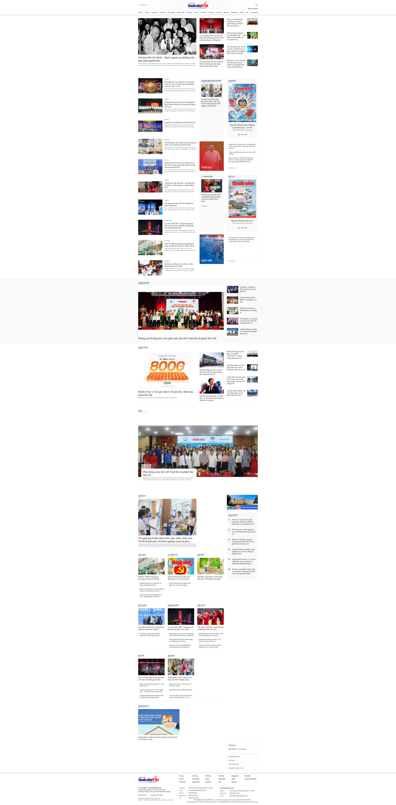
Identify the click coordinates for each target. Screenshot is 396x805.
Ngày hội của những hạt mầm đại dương (179, 122)
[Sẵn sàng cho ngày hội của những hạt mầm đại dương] (150, 207)
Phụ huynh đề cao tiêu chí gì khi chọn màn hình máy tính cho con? (236, 367)
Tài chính (211, 12)
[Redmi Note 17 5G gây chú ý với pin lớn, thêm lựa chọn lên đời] (167, 370)
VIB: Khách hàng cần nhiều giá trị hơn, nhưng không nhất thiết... (151, 596)
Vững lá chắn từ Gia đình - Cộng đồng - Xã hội (248, 299)
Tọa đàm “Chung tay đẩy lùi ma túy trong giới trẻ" (247, 289)
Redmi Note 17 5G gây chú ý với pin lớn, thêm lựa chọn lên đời (165, 393)
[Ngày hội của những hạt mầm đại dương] (150, 126)
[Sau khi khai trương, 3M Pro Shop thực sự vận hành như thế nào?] (252, 393)
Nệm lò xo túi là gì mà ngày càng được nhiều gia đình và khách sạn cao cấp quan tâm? (243, 522)
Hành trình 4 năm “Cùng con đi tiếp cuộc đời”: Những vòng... (180, 678)
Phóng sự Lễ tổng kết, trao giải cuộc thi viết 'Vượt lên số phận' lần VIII (177, 338)
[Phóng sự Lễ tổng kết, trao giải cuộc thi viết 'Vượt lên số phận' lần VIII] (181, 311)
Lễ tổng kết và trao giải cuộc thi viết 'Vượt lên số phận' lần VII (248, 321)
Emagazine (234, 12)
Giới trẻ (147, 12)
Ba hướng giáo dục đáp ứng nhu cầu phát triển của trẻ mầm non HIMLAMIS (180, 144)
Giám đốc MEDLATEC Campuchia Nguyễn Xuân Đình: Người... (151, 628)
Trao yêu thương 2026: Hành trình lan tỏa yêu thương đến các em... (180, 696)
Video (241, 12)
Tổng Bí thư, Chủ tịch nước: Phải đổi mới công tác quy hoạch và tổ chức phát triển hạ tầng (242, 146)
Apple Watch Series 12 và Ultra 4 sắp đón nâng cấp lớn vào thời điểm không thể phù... (243, 561)
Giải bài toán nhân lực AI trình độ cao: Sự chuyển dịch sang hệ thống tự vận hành (211, 398)
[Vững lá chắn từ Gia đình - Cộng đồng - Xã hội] (232, 300)
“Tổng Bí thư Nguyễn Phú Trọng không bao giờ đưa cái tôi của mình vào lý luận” (211, 198)
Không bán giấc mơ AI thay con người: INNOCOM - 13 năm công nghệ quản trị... (235, 354)
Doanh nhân (180, 12)
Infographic (143, 706)
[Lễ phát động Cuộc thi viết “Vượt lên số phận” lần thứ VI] (232, 331)
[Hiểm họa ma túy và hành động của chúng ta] (232, 310)
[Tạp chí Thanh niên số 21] (242, 199)
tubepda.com (232, 745)
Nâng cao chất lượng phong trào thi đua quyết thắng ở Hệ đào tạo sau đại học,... (235, 22)
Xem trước (244, 134)
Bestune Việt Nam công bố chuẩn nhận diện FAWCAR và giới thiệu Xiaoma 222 (243, 541)
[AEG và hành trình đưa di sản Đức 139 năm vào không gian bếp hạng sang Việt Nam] (151, 667)
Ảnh (247, 12)
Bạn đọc (226, 12)
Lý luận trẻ (155, 12)
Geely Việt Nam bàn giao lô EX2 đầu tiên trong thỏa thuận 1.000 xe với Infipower (236, 380)
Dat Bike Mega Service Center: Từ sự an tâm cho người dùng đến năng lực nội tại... (211, 372)
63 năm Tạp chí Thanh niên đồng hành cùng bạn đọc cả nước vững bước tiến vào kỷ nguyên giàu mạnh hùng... (241, 239)
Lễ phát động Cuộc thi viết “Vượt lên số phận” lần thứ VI (248, 331)
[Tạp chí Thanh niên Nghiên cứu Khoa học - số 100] (242, 103)
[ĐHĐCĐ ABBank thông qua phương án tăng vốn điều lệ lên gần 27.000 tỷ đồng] (150, 247)
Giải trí (196, 12)
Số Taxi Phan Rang (234, 764)
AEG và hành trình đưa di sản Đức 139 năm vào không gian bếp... (151, 678)
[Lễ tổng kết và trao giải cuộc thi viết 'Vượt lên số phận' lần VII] (232, 321)
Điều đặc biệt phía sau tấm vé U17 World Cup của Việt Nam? (210, 640)
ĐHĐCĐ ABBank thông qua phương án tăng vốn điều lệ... (149, 578)
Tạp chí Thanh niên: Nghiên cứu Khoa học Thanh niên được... (180, 584)
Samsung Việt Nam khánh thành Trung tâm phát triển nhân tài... (180, 646)
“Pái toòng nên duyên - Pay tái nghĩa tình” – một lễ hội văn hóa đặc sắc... (152, 691)
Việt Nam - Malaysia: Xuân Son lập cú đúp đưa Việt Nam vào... (210, 628)
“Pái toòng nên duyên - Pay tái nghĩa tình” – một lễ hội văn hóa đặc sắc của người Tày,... (236, 36)
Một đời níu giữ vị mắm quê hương (180, 690)
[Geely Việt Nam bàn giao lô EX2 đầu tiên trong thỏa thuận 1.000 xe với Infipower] (252, 379)
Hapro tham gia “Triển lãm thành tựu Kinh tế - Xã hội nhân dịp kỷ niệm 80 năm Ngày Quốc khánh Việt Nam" (241, 160)
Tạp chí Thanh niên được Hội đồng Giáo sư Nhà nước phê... (179, 578)
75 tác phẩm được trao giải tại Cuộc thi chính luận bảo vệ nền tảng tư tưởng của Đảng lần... (211, 38)
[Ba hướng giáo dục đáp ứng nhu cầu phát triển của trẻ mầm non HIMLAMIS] (150, 146)
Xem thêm (231, 168)
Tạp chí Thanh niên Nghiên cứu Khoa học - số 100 (242, 126)
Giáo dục (163, 12)
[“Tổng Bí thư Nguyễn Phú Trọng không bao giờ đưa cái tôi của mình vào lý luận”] (211, 185)
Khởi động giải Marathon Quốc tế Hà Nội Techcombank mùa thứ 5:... (211, 634)
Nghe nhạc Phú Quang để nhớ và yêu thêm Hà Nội (152, 685)
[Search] (256, 5)
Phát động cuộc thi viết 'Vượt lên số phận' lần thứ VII (168, 473)
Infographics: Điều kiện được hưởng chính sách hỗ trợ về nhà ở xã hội (157, 738)
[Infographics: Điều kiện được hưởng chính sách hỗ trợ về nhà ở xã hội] (158, 722)
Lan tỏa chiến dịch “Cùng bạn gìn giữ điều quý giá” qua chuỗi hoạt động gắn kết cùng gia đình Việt (179, 225)
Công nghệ (171, 12)
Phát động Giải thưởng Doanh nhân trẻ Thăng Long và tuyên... (181, 640)
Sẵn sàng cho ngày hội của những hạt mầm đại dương (178, 204)
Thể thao (189, 12)
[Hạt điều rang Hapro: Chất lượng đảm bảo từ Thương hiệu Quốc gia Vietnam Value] (210, 566)
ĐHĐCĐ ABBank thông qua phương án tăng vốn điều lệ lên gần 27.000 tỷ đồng (179, 245)
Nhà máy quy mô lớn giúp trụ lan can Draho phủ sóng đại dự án (243, 531)
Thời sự (140, 12)
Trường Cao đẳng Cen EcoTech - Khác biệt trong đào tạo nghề (178, 265)
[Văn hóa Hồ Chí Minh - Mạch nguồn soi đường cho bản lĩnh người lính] (167, 36)
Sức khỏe (203, 12)
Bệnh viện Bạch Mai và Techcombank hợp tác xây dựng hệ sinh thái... (152, 590)
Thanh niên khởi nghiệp (211, 81)
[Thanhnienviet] (242, 502)
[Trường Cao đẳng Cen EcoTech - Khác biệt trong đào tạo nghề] (150, 267)
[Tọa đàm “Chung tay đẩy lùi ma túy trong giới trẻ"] (232, 289)
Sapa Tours (232, 760)
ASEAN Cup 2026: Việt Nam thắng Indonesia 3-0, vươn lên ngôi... (210, 646)
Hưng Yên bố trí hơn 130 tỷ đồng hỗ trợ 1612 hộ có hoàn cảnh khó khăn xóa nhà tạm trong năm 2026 (179, 165)
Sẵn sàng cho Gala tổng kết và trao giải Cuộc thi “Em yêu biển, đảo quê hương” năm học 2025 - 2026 (179, 84)
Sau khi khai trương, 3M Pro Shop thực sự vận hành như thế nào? (236, 393)
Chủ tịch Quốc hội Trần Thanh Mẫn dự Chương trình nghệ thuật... (151, 696)
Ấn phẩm (232, 81)
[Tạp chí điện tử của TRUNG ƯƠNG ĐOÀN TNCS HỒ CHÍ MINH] (198, 5)
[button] (143, 466)
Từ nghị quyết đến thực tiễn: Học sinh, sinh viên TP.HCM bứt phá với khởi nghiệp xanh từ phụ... (210, 102)
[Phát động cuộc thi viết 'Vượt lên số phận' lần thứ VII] (198, 451)
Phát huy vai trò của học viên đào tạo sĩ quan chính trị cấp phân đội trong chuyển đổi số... (236, 63)
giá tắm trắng (235, 768)
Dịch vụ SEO (232, 749)
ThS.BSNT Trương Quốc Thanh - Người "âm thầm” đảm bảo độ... (150, 634)
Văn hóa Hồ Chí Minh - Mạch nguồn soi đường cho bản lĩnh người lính (166, 59)
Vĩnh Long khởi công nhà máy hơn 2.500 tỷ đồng (242, 153)
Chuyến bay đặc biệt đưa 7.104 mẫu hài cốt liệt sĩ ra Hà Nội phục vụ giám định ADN (179, 185)
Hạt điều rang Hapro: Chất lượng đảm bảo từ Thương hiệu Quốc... (209, 578)
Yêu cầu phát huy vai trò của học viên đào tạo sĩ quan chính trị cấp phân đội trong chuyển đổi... (236, 50)
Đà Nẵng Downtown (234, 756)
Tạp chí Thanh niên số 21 (242, 220)
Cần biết (218, 12)
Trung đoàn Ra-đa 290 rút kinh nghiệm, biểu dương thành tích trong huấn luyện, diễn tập (180, 104)
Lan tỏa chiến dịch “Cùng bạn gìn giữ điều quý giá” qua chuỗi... (180, 628)
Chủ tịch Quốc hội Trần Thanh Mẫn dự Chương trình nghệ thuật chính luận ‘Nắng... (211, 64)
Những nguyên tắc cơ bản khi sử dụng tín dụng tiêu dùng (150, 584)
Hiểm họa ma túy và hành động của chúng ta (248, 310)
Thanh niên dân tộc (251, 779)
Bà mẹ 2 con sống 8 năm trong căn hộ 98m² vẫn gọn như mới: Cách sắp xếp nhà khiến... (243, 571)
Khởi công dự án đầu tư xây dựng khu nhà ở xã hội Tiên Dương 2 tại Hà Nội (181, 634)
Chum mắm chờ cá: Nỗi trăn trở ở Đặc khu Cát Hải (180, 685)
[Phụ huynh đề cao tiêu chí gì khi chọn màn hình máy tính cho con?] (252, 367)
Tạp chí (232, 177)
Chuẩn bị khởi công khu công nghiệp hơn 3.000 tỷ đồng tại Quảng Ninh (243, 551)
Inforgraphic (254, 12)
